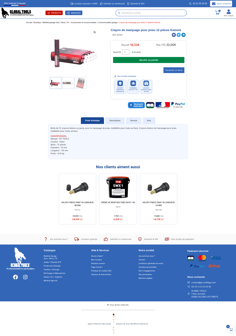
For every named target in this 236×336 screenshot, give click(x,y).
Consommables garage (107, 22)
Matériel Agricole (50, 281)
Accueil (29, 22)
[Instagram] (25, 277)
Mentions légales (145, 278)
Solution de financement (101, 274)
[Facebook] (15, 277)
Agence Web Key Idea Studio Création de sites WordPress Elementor (118, 324)
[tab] (92, 120)
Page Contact (96, 267)
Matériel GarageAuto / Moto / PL (51, 257)
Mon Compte (96, 260)
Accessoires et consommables (83, 22)
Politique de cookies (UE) (101, 271)
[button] (95, 32)
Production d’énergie (52, 266)
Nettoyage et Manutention (54, 273)
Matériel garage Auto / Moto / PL (55, 22)
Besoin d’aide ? (97, 256)
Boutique (37, 22)
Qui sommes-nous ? (147, 256)
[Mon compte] (228, 11)
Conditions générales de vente (151, 263)
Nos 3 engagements (147, 271)
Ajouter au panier (148, 59)
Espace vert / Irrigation (53, 277)
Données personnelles (148, 267)
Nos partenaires (145, 274)
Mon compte (228, 16)
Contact (142, 260)
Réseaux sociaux (98, 263)
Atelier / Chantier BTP (52, 262)
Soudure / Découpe (51, 270)
